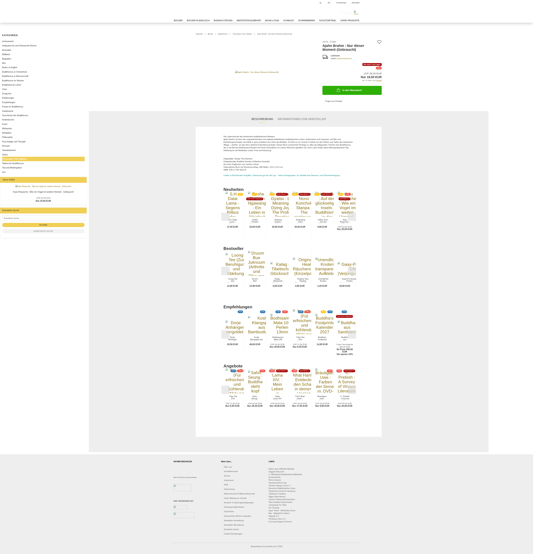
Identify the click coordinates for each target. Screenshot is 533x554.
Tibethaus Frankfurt (277, 494)
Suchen (43, 225)
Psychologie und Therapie (14, 141)
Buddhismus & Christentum (14, 72)
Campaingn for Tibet (277, 505)
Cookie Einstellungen (233, 534)
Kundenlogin (341, 3)
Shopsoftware (257, 546)
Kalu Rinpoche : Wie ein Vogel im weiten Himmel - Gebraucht (43, 192)
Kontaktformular (231, 471)
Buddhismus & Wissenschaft (15, 76)
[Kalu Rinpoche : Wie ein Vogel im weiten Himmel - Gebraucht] (43, 186)
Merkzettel (355, 3)
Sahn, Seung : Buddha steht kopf (255, 397)
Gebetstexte (7, 111)
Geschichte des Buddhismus (15, 115)
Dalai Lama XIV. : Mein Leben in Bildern (277, 397)
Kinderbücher (8, 119)
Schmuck (288, 20)
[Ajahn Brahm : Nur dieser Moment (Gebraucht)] (257, 72)
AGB (226, 485)
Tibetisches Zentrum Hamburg (282, 491)
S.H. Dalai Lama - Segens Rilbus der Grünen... (232, 221)
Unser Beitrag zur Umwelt (235, 498)
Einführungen (8, 98)
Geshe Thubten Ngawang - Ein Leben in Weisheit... (255, 221)
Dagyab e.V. (274, 516)
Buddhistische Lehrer (11, 85)
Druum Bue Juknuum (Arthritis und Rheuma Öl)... (255, 280)
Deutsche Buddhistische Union (282, 488)
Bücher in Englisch (198, 20)
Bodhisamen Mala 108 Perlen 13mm (277, 338)
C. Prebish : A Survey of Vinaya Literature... (345, 397)
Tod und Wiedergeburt (12, 167)
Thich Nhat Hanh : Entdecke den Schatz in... (300, 397)
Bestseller (6, 50)
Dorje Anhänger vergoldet (232, 338)
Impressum (229, 480)
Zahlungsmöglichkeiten (234, 507)
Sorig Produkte (349, 20)
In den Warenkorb (352, 90)
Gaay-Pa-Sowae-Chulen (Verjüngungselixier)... (349, 280)
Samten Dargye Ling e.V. (280, 485)
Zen (4, 172)
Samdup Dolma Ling (277, 483)
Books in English (9, 67)
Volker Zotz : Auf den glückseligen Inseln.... (322, 221)
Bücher (178, 20)
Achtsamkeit (7, 41)
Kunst (4, 124)
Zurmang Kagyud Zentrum (280, 521)
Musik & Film (272, 20)
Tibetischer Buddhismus (13, 163)
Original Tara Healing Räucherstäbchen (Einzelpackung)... (303, 280)
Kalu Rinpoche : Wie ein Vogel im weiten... (345, 221)
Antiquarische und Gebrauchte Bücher (19, 45)
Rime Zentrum (275, 480)
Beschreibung (262, 119)
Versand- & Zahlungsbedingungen (239, 502)
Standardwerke (9, 150)
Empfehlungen (8, 102)
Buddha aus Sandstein (344, 338)
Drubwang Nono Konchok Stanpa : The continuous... (300, 221)
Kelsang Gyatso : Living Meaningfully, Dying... (278, 221)
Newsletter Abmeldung (234, 525)
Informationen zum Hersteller (301, 119)
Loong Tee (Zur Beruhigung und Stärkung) (233, 280)
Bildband (6, 54)
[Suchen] (320, 2)
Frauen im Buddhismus (12, 106)
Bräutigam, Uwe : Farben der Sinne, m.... (322, 397)
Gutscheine (229, 511)
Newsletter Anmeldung (234, 520)
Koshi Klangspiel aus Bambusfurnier (256, 338)
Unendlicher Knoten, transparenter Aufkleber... (323, 280)
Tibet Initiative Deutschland (280, 502)
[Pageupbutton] (525, 550)
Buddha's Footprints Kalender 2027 (322, 338)
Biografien (6, 59)
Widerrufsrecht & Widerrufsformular (239, 494)
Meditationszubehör (249, 20)
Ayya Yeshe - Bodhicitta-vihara (282, 510)
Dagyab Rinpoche (277, 471)
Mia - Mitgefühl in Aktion (279, 513)
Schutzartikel (327, 20)
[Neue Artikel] (84, 179)
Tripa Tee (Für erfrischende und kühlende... (300, 338)
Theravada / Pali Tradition (14, 159)
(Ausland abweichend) (344, 58)
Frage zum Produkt (333, 101)
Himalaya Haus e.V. (277, 519)
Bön (4, 63)
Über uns (228, 467)
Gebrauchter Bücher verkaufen (237, 516)
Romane (6, 146)
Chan (4, 89)
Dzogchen (6, 93)
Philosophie (7, 137)
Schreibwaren (306, 20)
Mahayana (7, 128)
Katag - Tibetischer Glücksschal (277, 280)
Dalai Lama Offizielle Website (281, 469)
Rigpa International (277, 496)
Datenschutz (229, 489)
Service (227, 476)
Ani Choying (274, 508)
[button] (225, 217)
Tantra (5, 154)
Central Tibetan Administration (282, 499)
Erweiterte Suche (43, 231)
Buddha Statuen (223, 20)
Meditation (6, 133)
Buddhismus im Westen (13, 80)
